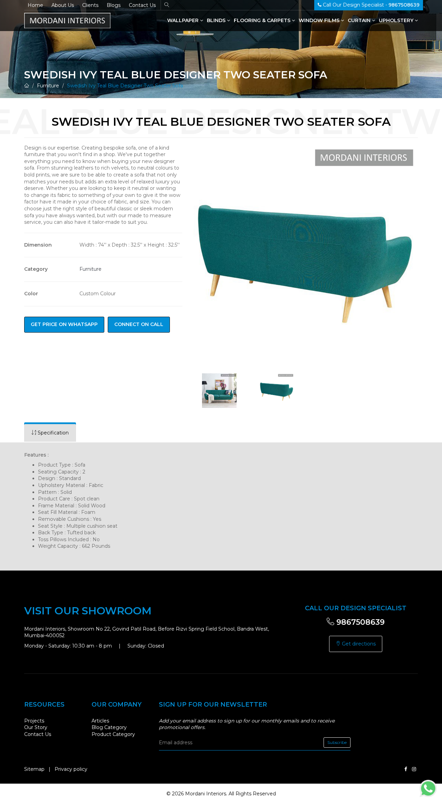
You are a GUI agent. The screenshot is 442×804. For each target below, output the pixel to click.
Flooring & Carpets (263, 20)
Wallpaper (183, 20)
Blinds (217, 20)
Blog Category (109, 727)
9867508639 (359, 622)
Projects (34, 721)
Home (35, 5)
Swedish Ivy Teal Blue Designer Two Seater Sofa (125, 86)
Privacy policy (71, 769)
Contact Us (142, 5)
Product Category (113, 734)
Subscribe (337, 742)
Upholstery (397, 20)
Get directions (358, 644)
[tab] (50, 433)
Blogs (114, 5)
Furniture (48, 86)
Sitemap (34, 769)
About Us (62, 5)
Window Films (320, 20)
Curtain (360, 20)
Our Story (35, 727)
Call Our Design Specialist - (370, 5)
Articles (100, 721)
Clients (90, 5)
